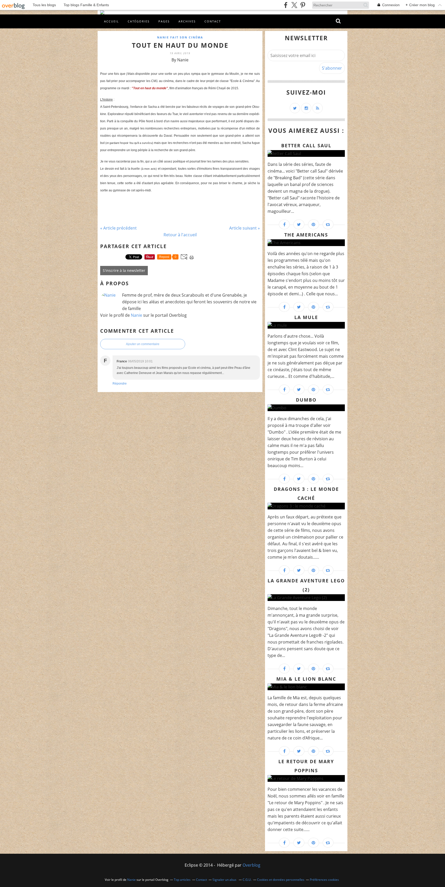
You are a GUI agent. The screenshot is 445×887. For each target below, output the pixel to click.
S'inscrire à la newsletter (124, 270)
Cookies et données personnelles (280, 879)
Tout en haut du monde (180, 45)
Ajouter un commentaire (142, 344)
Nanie (136, 315)
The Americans (306, 235)
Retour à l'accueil (180, 235)
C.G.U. (247, 879)
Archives (187, 21)
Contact (212, 21)
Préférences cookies (324, 879)
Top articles (182, 879)
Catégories (139, 21)
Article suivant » (244, 228)
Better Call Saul (306, 145)
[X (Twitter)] (294, 5)
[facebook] (286, 5)
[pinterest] (302, 5)
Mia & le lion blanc (306, 679)
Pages (164, 21)
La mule (306, 317)
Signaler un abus (224, 879)
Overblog (251, 865)
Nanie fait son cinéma (180, 37)
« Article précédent (118, 228)
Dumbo (306, 400)
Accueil (111, 21)
